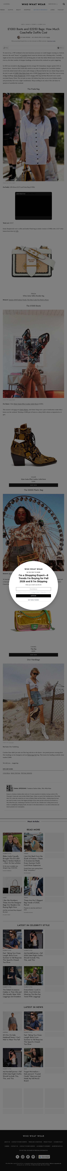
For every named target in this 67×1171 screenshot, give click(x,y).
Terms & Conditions (36, 592)
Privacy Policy (43, 592)
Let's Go (33, 595)
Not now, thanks (33, 600)
